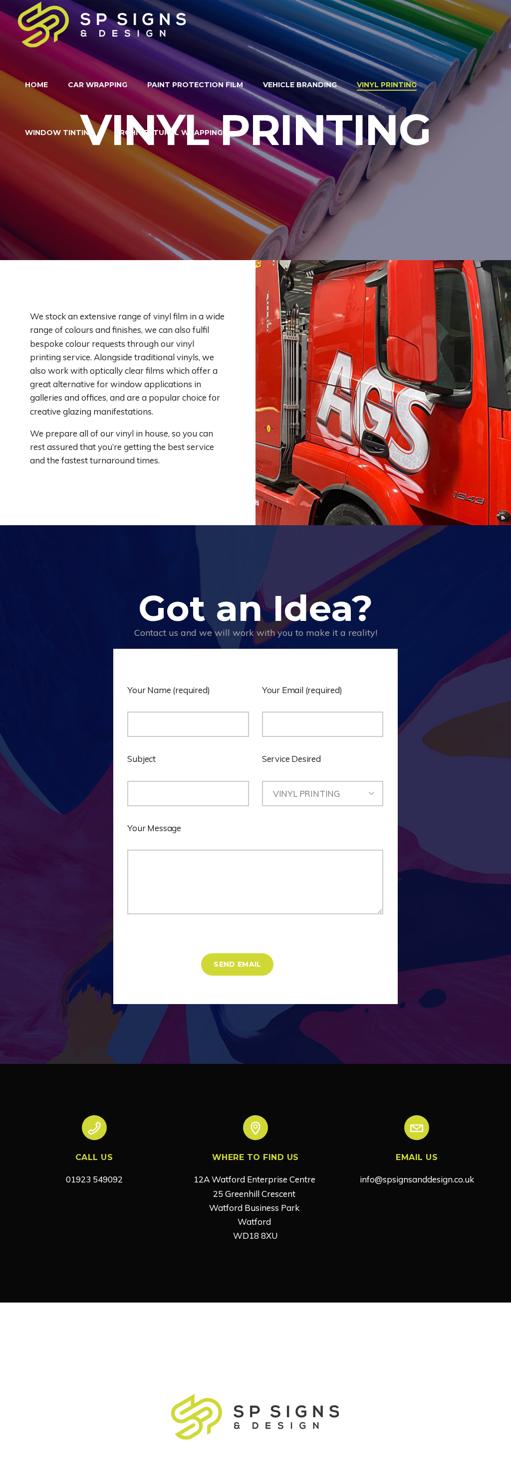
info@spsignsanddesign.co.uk (417, 1179)
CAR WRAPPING (97, 84)
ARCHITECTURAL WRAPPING (168, 132)
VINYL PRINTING (387, 84)
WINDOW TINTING (59, 132)
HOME (36, 84)
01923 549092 (94, 1179)
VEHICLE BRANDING (300, 84)
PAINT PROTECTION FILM (195, 84)
